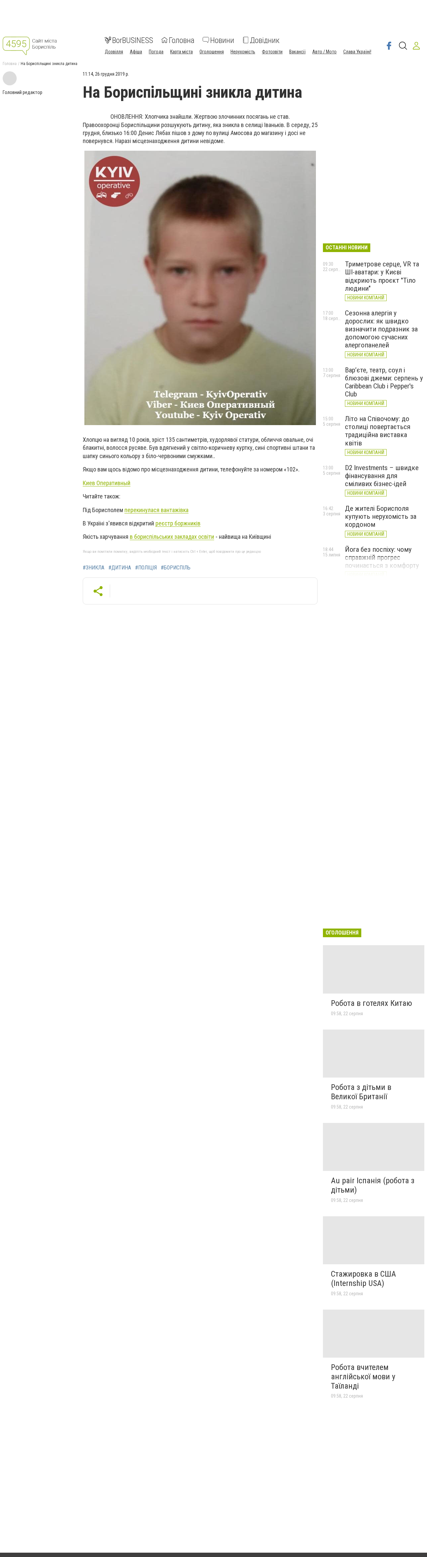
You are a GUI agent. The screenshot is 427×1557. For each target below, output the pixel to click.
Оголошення (211, 51)
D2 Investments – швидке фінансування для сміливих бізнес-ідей (382, 476)
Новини (222, 40)
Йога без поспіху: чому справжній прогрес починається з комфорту (382, 557)
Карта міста (181, 51)
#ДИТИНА (119, 568)
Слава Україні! (357, 51)
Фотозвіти (272, 51)
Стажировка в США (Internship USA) (363, 1278)
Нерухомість (243, 51)
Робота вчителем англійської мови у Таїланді (363, 1376)
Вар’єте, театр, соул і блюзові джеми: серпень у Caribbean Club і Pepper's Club (384, 382)
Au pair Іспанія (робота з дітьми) (372, 1185)
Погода (156, 51)
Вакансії (297, 51)
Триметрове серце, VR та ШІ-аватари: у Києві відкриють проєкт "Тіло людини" (382, 276)
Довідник (265, 40)
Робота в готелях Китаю (371, 1003)
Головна (181, 40)
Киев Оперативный (106, 482)
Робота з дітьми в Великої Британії (361, 1092)
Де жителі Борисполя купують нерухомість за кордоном (380, 516)
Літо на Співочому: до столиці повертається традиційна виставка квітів (377, 431)
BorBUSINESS (132, 40)
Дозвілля (114, 51)
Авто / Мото (324, 51)
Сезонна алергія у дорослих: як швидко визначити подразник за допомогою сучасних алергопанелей (381, 329)
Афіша (136, 51)
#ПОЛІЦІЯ (146, 568)
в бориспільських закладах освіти (172, 536)
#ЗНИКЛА (93, 568)
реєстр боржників (177, 523)
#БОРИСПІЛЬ (175, 568)
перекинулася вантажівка (156, 509)
